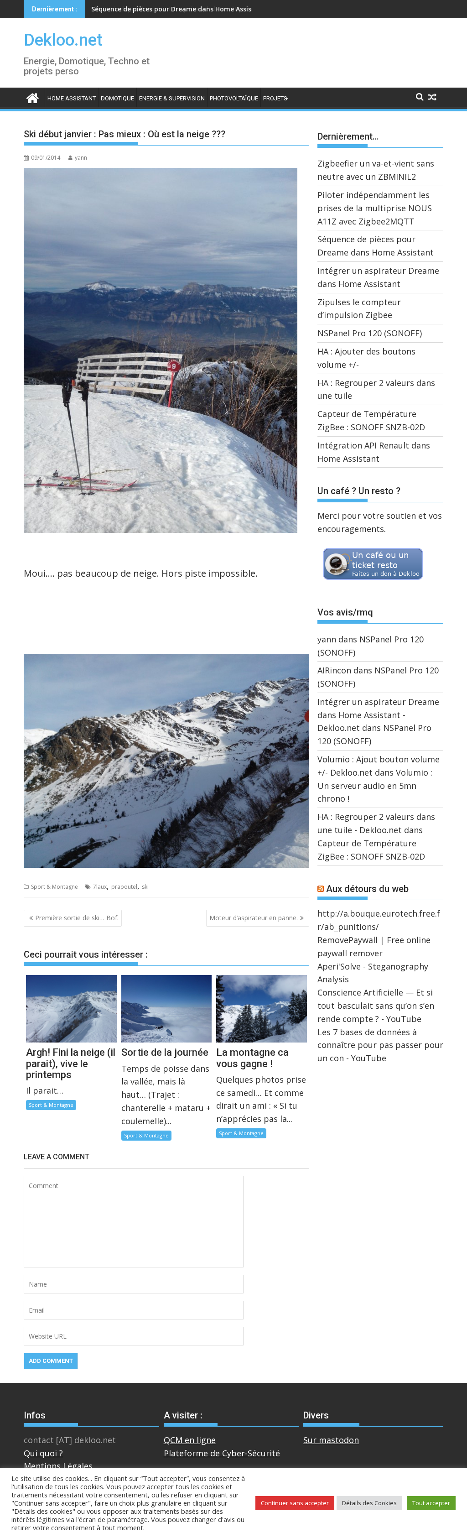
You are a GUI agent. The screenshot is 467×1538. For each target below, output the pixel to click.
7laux (100, 887)
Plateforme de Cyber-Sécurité (222, 1453)
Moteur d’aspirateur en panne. (253, 917)
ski (145, 887)
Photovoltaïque (234, 98)
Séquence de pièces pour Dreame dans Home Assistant (178, 9)
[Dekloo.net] (33, 97)
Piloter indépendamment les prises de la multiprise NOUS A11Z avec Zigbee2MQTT (374, 208)
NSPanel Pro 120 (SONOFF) (369, 333)
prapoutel (124, 887)
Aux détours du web (367, 888)
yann (81, 158)
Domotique (117, 98)
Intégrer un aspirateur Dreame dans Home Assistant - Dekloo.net (378, 715)
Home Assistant (71, 98)
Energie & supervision (172, 98)
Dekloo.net (63, 40)
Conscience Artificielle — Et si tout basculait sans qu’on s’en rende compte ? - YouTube (375, 1005)
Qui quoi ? (43, 1453)
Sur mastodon (331, 1439)
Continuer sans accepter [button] (295, 1503)
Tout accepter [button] (431, 1503)
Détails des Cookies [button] (369, 1503)
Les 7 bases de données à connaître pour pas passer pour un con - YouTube (380, 1045)
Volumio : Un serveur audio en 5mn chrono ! (374, 785)
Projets (275, 98)
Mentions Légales (58, 1465)
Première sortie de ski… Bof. (77, 917)
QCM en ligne (190, 1439)
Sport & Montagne (54, 887)
